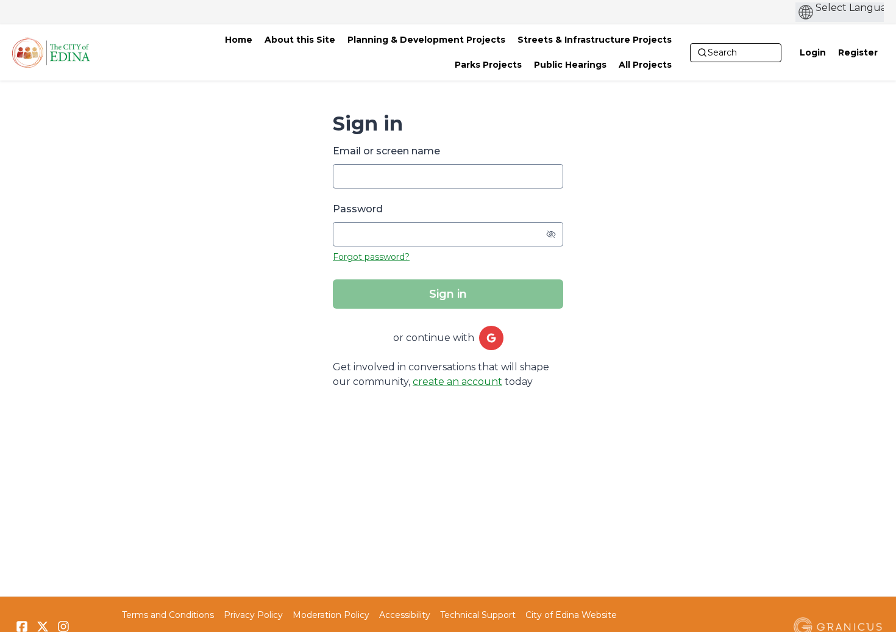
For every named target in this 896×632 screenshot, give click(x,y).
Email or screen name (386, 151)
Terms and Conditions (168, 614)
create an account (457, 381)
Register (858, 52)
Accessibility (404, 614)
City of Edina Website (571, 614)
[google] (491, 338)
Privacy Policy (253, 614)
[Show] (551, 234)
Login (813, 52)
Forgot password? (371, 256)
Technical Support (478, 614)
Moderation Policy (331, 614)
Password (358, 209)
